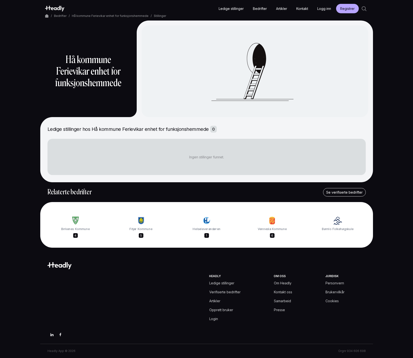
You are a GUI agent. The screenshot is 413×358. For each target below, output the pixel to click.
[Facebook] (60, 334)
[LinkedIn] (51, 334)
